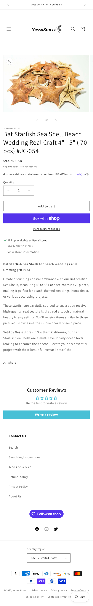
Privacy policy (59, 590)
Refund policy (18, 477)
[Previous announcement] (8, 5)
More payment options (46, 228)
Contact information (59, 596)
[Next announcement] (85, 5)
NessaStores (20, 590)
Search (13, 447)
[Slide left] (37, 120)
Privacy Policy (18, 487)
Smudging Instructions (25, 457)
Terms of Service (20, 467)
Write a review (46, 414)
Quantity (8, 182)
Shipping (7, 166)
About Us (15, 496)
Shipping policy (35, 596)
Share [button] (12, 362)
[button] (8, 29)
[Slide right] (56, 120)
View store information (24, 252)
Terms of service (80, 590)
